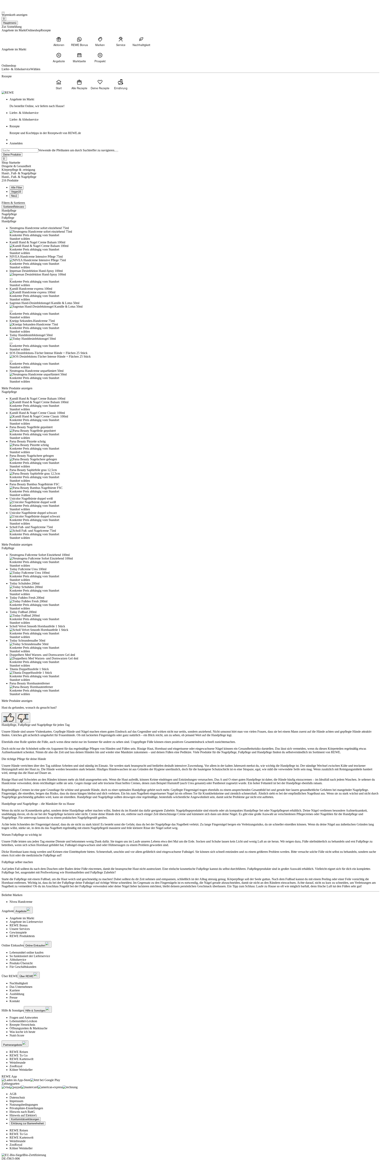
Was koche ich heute (22, 1031)
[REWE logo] (8, 92)
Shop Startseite (11, 162)
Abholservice (18, 959)
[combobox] (20, 150)
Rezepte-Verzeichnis (22, 1024)
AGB (13, 1094)
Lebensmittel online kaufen (26, 952)
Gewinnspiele (18, 932)
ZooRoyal (16, 1066)
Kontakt (15, 1001)
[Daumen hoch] (9, 718)
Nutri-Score (17, 1035)
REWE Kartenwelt (21, 1059)
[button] (11, 279)
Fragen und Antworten (24, 1017)
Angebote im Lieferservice (26, 921)
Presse (13, 997)
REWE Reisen (19, 1052)
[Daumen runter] (23, 718)
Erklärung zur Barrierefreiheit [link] (27, 1123)
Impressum (16, 1101)
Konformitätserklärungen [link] (25, 1119)
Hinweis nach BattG (22, 1111)
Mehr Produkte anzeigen (17, 388)
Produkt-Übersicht (21, 963)
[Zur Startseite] (15, 7)
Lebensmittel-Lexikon (23, 1021)
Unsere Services (20, 929)
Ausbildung (17, 994)
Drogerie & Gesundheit (16, 166)
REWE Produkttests (22, 936)
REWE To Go (19, 1055)
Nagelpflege (9, 214)
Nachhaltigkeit (19, 983)
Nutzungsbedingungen (24, 1104)
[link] (194, 103)
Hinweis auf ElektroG (23, 1115)
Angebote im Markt (22, 918)
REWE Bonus (19, 925)
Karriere (15, 990)
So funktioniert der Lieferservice (30, 956)
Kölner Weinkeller (21, 1069)
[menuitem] (58, 41)
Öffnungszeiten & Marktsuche (28, 1028)
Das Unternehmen (21, 986)
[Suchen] (116, 151)
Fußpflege (8, 217)
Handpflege (9, 210)
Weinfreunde (18, 1062)
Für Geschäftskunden (23, 966)
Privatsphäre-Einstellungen (26, 1108)
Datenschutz (17, 1097)
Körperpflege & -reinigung (18, 169)
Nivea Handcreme (21, 901)
